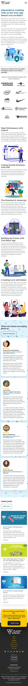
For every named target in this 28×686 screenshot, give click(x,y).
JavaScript (16, 203)
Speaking (14, 640)
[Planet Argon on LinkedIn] (5, 651)
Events (14, 636)
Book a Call (15, 623)
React (10, 244)
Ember (11, 282)
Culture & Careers (14, 644)
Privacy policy (14, 646)
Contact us (14, 642)
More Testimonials (9, 333)
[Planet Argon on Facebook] (22, 651)
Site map (14, 648)
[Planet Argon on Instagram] (17, 651)
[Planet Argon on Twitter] (8, 651)
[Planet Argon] (5, 2)
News (14, 638)
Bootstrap (21, 209)
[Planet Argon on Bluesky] (11, 651)
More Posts (6, 506)
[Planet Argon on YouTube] (14, 651)
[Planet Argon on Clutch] (19, 651)
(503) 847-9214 (14, 671)
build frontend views (10, 249)
